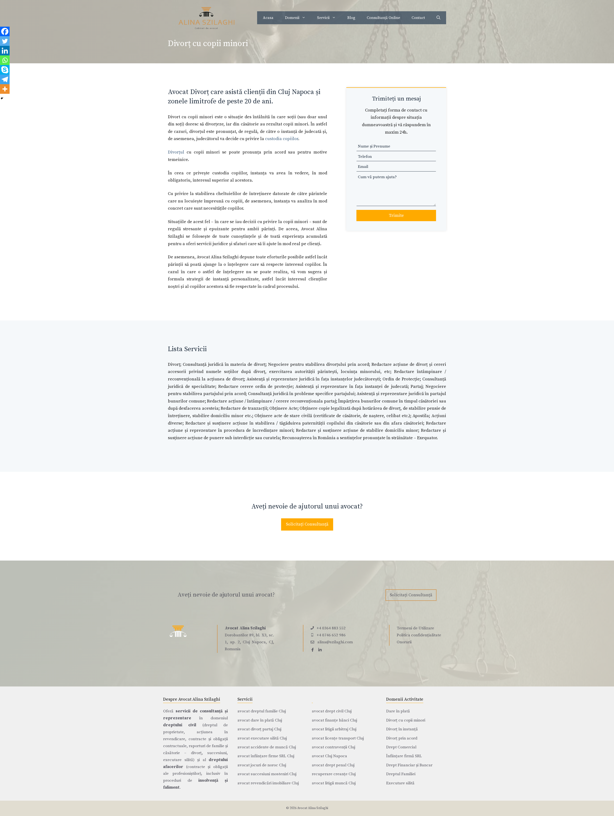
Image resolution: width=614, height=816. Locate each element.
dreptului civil (179, 725)
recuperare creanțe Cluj (334, 774)
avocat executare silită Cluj (262, 738)
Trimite (396, 215)
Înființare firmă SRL (404, 756)
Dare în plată (398, 711)
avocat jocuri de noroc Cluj (261, 765)
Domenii (292, 17)
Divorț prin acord (401, 738)
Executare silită (400, 783)
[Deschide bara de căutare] (438, 17)
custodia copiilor (281, 139)
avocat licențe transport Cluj (338, 738)
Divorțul (176, 152)
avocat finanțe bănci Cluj (334, 720)
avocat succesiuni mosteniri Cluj (266, 774)
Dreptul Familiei (400, 774)
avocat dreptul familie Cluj (261, 711)
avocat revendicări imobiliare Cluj (268, 783)
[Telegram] (5, 79)
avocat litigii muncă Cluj (334, 783)
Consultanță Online (383, 17)
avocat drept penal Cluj (333, 765)
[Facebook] (5, 31)
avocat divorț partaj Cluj (259, 729)
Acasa (268, 17)
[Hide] (2, 98)
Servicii (323, 17)
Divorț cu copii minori (405, 720)
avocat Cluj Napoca (329, 756)
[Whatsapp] (5, 60)
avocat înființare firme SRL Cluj (265, 756)
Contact (418, 17)
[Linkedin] (5, 50)
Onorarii (404, 642)
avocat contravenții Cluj (333, 747)
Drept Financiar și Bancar (409, 765)
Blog (351, 17)
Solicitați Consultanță (307, 524)
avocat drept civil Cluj (332, 711)
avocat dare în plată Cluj (259, 720)
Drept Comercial (401, 747)
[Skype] (5, 70)
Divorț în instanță (402, 729)
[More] (5, 89)
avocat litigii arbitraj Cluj (334, 729)
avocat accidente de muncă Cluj (266, 747)
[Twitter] (5, 41)
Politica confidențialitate (419, 635)
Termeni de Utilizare (415, 628)
